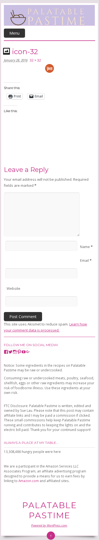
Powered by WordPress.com (49, 525)
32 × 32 (35, 60)
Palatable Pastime (49, 510)
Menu (14, 33)
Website (13, 288)
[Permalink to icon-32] (7, 51)
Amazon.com (28, 480)
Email (86, 260)
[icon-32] (49, 71)
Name (86, 246)
